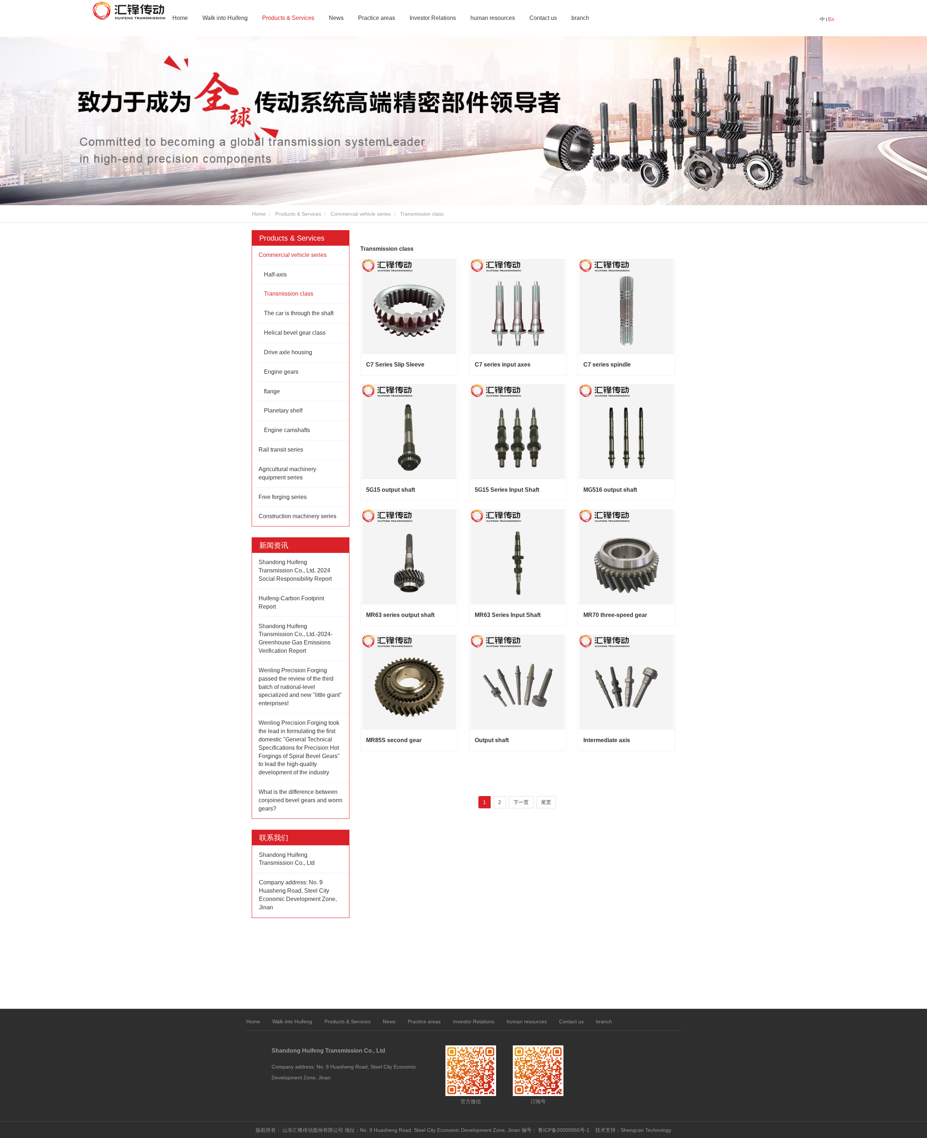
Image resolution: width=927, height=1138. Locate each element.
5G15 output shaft (390, 490)
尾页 (546, 802)
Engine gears (281, 372)
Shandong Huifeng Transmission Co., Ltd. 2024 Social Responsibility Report (295, 570)
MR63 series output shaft (400, 615)
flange (272, 391)
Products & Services (298, 214)
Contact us (543, 18)
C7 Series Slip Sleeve (395, 364)
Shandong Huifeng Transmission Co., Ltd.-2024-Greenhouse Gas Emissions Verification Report (295, 638)
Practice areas (376, 18)
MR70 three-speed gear (615, 615)
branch (604, 1021)
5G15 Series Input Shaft (507, 490)
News (336, 18)
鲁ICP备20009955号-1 (564, 1130)
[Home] (129, 11)
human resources (492, 18)
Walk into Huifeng (292, 1021)
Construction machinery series (297, 516)
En (831, 19)
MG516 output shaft (610, 490)
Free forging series (283, 497)
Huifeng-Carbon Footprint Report (291, 602)
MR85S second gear (393, 740)
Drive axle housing (288, 352)
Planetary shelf (283, 410)
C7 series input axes (502, 364)
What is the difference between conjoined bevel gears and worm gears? (300, 800)
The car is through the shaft (299, 313)
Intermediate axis (606, 740)
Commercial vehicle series (361, 214)
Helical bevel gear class (295, 333)
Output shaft (492, 740)
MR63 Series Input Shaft (508, 615)
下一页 (521, 802)
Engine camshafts (287, 430)
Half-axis (275, 274)
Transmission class (288, 294)
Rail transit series (281, 450)
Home (180, 18)
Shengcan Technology (646, 1130)
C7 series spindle (607, 364)
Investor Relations (433, 18)
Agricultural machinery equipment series (287, 473)
